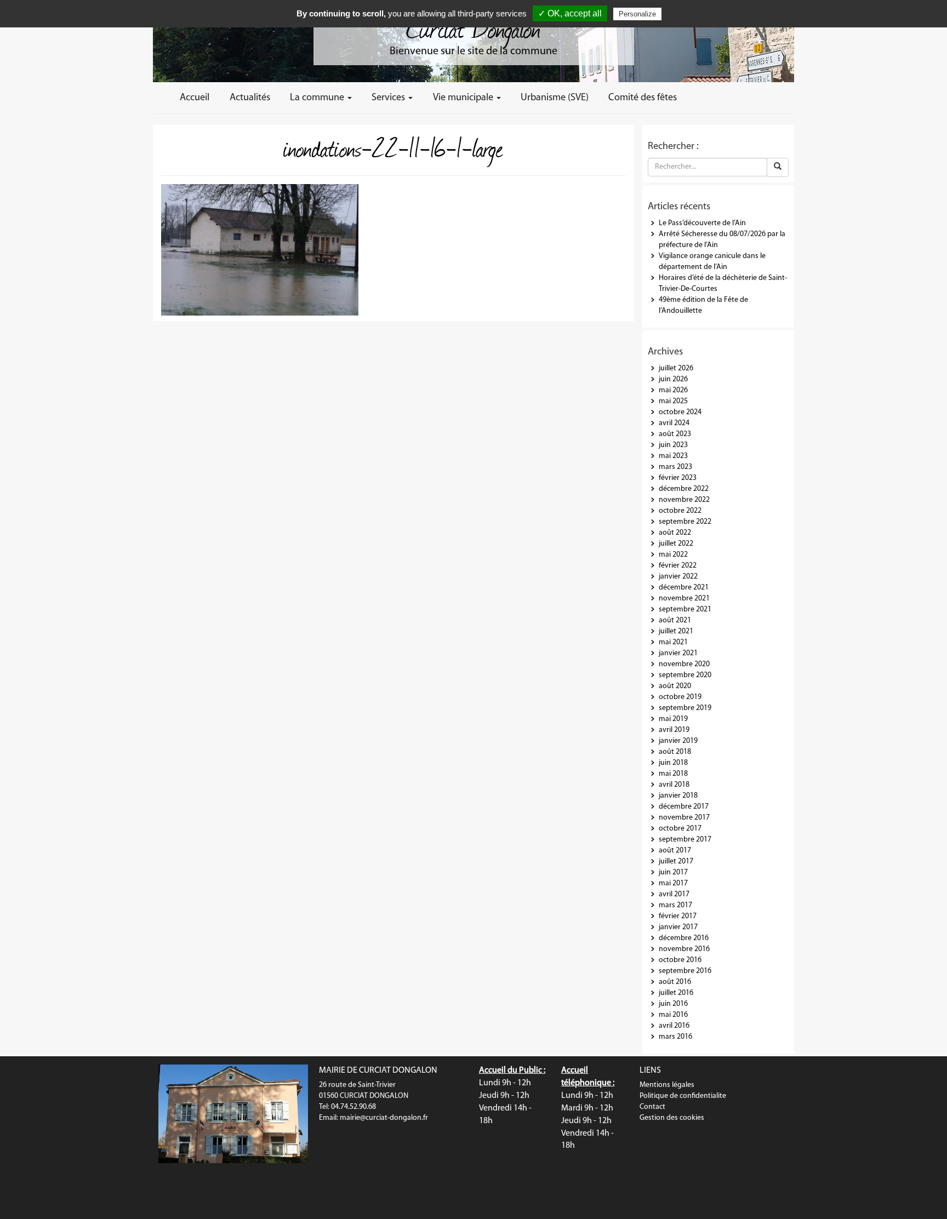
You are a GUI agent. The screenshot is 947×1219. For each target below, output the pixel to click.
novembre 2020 (684, 664)
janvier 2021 (678, 653)
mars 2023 (675, 467)
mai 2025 (673, 401)
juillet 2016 (676, 993)
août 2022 (675, 533)
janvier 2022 (678, 577)
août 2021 (675, 620)
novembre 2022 (684, 500)
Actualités (250, 98)
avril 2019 (674, 730)
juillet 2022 (676, 544)
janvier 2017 (678, 927)
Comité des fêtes (642, 98)
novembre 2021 (684, 598)
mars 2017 (675, 905)
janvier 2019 (678, 741)
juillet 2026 (676, 368)
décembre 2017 (684, 807)
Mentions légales (667, 1085)
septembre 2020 (685, 675)
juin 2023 (673, 445)
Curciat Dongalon (473, 27)
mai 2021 (673, 642)
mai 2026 (673, 390)
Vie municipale (464, 98)
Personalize (637, 14)
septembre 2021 (685, 609)
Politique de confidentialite (683, 1096)
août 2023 (675, 434)
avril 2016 (674, 1026)
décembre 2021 (684, 587)
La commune (318, 98)
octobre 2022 (680, 511)
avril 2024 (674, 423)
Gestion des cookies (672, 1118)
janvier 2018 (678, 796)
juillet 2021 (676, 631)
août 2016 (675, 982)
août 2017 (675, 850)
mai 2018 (673, 774)
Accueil (194, 98)
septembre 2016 (685, 971)
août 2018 (675, 752)
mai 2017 (673, 883)
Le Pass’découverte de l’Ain (702, 223)
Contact (652, 1107)
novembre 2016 (684, 949)
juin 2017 (673, 872)
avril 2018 (674, 785)
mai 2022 (673, 555)
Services (389, 98)
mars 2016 (675, 1037)
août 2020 (675, 686)
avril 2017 (674, 894)
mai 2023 (673, 456)
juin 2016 (673, 1004)
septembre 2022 (685, 522)
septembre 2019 (685, 708)
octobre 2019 (680, 697)
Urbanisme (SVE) (555, 98)
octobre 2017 (680, 829)
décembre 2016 (684, 938)
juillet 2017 (676, 861)
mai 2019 (673, 719)
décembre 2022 (684, 489)
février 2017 (678, 916)
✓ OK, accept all (570, 13)
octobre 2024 (680, 412)
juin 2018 (673, 763)
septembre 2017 (685, 839)
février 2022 (678, 566)
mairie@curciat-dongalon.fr (384, 1118)
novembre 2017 (684, 818)
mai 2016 (673, 1015)
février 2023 (678, 478)
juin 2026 (673, 379)
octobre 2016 (680, 960)
